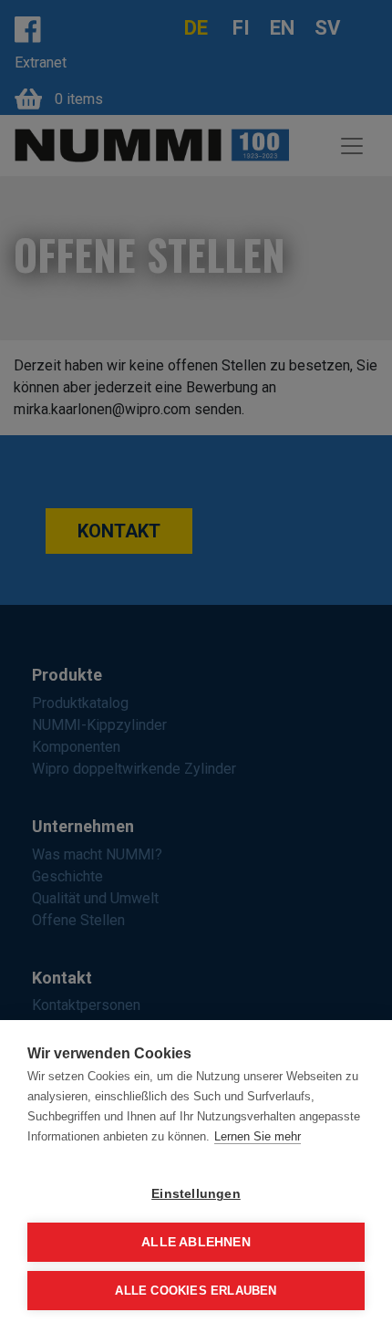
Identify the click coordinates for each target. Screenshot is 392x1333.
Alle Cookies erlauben (195, 1290)
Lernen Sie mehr (257, 1136)
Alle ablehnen (196, 1242)
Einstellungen (196, 1194)
